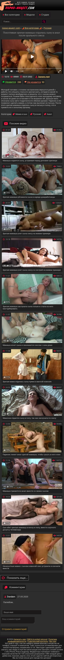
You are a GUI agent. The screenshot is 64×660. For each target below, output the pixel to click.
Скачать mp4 (44, 77)
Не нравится (34, 82)
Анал (49, 114)
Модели (30, 14)
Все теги (52, 641)
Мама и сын (21, 114)
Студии (45, 14)
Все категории (12, 14)
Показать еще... (17, 578)
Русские (37, 114)
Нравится (10, 82)
